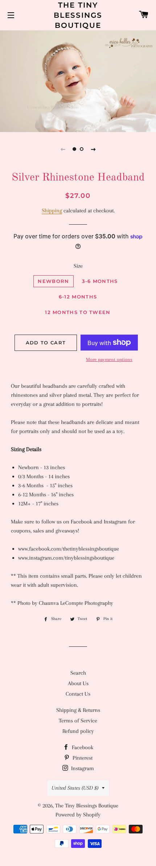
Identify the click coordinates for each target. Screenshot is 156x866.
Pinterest (82, 758)
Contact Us (78, 694)
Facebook (81, 747)
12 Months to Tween (77, 312)
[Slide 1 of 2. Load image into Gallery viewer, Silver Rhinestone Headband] (74, 149)
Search (78, 673)
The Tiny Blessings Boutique (78, 15)
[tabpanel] (78, 80)
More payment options (109, 359)
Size (78, 266)
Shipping (52, 210)
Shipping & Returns (78, 710)
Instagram (82, 768)
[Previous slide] (63, 149)
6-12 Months (78, 297)
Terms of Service (78, 720)
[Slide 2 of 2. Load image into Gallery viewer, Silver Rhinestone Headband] (81, 149)
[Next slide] (93, 149)
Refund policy (78, 731)
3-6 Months (100, 281)
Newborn (53, 281)
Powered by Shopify (78, 814)
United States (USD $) (75, 788)
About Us (78, 683)
